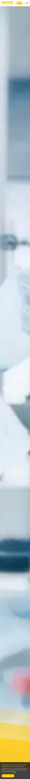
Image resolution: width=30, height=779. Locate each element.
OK (8, 776)
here (14, 771)
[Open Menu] (27, 3)
